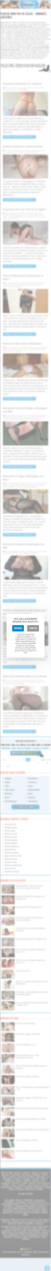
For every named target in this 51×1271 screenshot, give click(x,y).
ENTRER (18, 628)
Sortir (33, 628)
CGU (25, 653)
